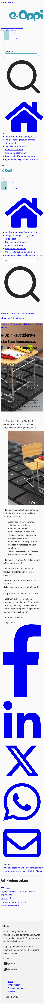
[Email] (22, 861)
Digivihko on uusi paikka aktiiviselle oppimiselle (18, 891)
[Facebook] (22, 696)
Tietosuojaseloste (16, 988)
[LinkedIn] (22, 740)
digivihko (18, 868)
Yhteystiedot (14, 985)
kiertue (27, 868)
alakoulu (8, 868)
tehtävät (28, 871)
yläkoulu (37, 871)
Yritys (10, 981)
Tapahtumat (16, 324)
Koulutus (5, 324)
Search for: (9, 51)
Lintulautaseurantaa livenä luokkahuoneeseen (13, 902)
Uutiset (37, 324)
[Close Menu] (3, 178)
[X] (22, 779)
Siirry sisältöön (8, 2)
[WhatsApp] (22, 822)
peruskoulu (18, 871)
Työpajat (28, 324)
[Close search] (4, 46)
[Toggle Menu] (3, 165)
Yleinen (4, 327)
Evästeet (12, 991)
